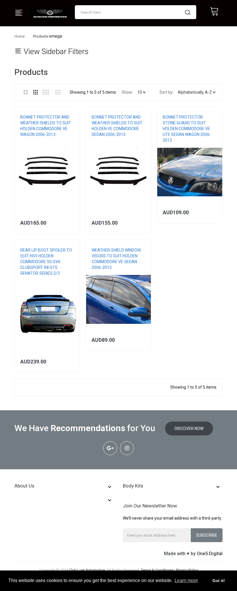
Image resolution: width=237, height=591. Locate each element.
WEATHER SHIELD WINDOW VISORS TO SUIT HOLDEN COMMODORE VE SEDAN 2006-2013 (116, 259)
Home (19, 36)
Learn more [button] (186, 580)
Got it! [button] (218, 580)
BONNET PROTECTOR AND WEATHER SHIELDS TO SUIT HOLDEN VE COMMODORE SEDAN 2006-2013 (117, 126)
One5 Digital (210, 553)
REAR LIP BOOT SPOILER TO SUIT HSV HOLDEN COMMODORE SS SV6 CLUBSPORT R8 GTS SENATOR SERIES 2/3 (46, 262)
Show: (127, 92)
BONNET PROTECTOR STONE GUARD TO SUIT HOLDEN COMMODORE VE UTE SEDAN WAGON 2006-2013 (187, 129)
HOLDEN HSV (30, 279)
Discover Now (189, 428)
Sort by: (166, 92)
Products (40, 36)
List (58, 92)
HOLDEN (27, 140)
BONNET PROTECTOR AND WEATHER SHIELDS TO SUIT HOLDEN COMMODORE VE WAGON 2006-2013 (45, 126)
